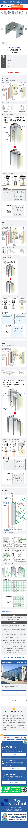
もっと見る (14, 700)
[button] (26, 29)
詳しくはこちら (14, 692)
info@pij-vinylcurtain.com (17, 4)
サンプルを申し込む (14, 782)
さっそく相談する (14, 754)
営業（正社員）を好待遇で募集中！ (14, 9)
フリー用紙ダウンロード (14, 768)
